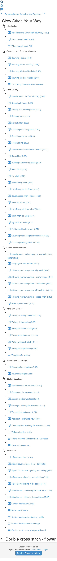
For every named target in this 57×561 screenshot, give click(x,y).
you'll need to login (40, 549)
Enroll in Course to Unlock (28, 553)
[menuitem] (1, 6)
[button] (1, 2)
